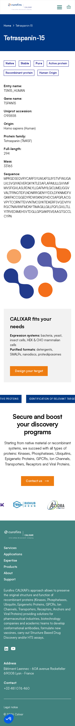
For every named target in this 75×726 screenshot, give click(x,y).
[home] (20, 7)
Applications (13, 554)
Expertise (10, 560)
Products (10, 567)
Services (10, 548)
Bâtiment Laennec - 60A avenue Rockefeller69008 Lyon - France (34, 671)
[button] (59, 7)
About (8, 573)
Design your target (29, 371)
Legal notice (11, 707)
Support (9, 579)
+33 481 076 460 (17, 688)
